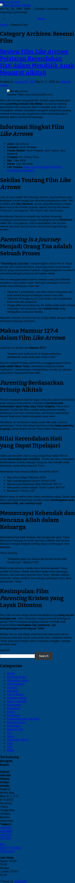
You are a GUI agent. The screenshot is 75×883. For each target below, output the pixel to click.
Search (5, 650)
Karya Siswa (15, 694)
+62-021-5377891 (6, 836)
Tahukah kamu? (17, 739)
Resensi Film (15, 729)
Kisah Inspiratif (17, 701)
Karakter (12, 691)
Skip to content (10, 1)
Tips (10, 743)
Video (10, 750)
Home (4, 25)
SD (9, 732)
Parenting (13, 715)
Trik (9, 746)
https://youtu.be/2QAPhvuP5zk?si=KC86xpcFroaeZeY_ (34, 168)
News (10, 711)
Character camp (17, 680)
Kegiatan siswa (16, 698)
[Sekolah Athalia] (15, 5)
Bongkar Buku (16, 677)
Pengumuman (16, 722)
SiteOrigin (20, 881)
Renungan (14, 725)
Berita (11, 673)
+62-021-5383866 (6, 829)
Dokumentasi (15, 684)
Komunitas (14, 705)
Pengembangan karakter (23, 718)
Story (10, 736)
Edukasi (12, 687)
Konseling (13, 708)
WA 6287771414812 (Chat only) (10, 848)
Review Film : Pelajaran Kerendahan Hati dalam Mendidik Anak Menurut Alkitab (37, 62)
